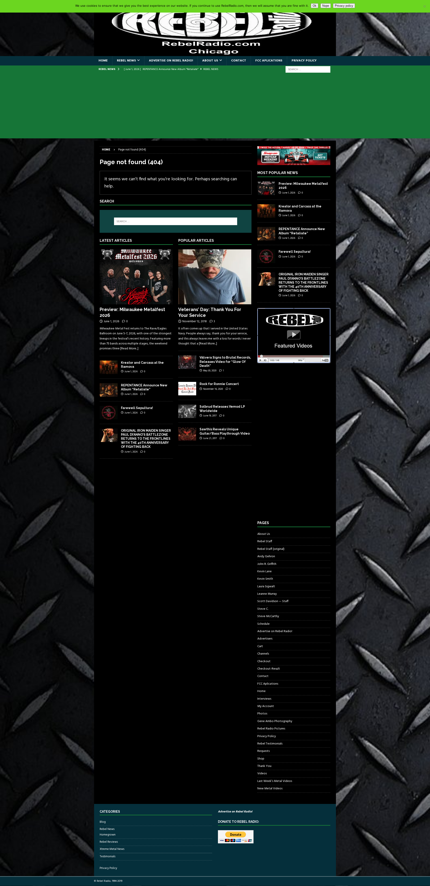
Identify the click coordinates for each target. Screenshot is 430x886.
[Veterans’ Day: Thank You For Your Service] (215, 276)
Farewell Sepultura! (137, 408)
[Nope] (424, 6)
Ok (314, 5)
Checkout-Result (268, 668)
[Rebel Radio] (215, 53)
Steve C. (262, 609)
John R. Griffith (266, 564)
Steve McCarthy (268, 616)
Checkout (264, 661)
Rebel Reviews (109, 842)
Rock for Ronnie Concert (219, 384)
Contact (238, 60)
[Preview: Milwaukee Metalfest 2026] (136, 276)
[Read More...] (129, 348)
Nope (325, 5)
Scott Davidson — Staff (272, 601)
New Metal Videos (269, 788)
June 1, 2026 (111, 321)
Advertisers (264, 638)
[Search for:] (308, 69)
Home (103, 60)
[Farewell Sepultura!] (109, 412)
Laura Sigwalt (266, 586)
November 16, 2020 (213, 389)
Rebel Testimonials (269, 743)
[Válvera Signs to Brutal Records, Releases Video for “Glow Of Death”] (187, 362)
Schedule (263, 624)
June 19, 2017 (210, 416)
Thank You (264, 766)
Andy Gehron (266, 556)
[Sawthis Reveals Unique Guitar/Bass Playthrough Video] (187, 434)
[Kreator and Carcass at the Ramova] (109, 367)
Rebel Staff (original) (270, 549)
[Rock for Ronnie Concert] (187, 388)
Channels (263, 653)
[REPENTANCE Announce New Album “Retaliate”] (109, 390)
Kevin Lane (264, 571)
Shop (260, 758)
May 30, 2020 (209, 371)
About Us (210, 60)
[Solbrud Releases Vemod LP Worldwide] (187, 411)
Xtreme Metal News (112, 849)
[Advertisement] (215, 107)
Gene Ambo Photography (274, 721)
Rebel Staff (264, 541)
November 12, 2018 (194, 321)
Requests (263, 751)
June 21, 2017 (210, 438)
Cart (260, 646)
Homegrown (108, 835)
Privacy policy (344, 5)
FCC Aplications (268, 60)
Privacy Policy (304, 60)
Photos (262, 713)
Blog (103, 822)
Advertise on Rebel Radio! (171, 60)
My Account (265, 706)
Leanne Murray (267, 593)
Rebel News (126, 60)
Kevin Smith (265, 578)
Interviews (264, 698)
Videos (262, 773)
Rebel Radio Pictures (271, 728)
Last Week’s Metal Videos (274, 781)
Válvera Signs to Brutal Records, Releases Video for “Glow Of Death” (225, 361)
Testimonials (107, 856)
